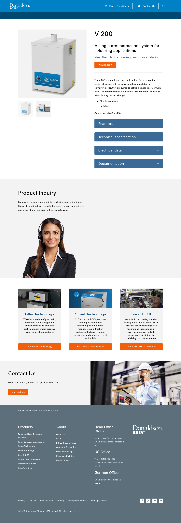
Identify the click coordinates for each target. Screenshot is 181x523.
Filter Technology (26, 450)
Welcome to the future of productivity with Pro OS (32, 15)
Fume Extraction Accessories (31, 442)
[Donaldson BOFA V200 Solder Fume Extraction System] (52, 97)
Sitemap (60, 500)
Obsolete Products (27, 463)
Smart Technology (26, 446)
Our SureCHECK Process (141, 346)
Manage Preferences (78, 500)
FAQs (58, 438)
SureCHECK (23, 455)
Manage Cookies (99, 500)
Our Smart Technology (90, 346)
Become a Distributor (66, 456)
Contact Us (149, 6)
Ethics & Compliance (66, 443)
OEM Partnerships (65, 451)
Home (21, 410)
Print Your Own (25, 468)
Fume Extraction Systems (38, 410)
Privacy (21, 500)
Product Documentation (29, 459)
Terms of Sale (46, 500)
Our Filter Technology (39, 346)
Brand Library (62, 460)
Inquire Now (105, 64)
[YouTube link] (161, 501)
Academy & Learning (66, 447)
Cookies (32, 500)
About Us (60, 434)
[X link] (148, 501)
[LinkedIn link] (154, 501)
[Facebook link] (142, 501)
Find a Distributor (119, 6)
